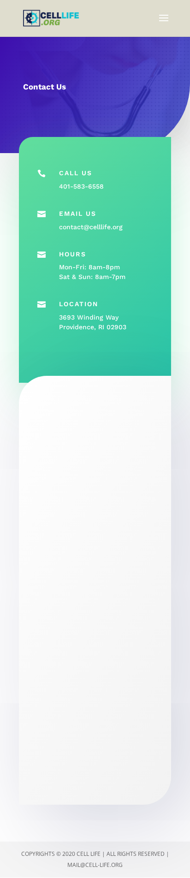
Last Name (52, 534)
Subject (44, 633)
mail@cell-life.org (95, 865)
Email (44, 584)
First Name (52, 484)
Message (49, 683)
